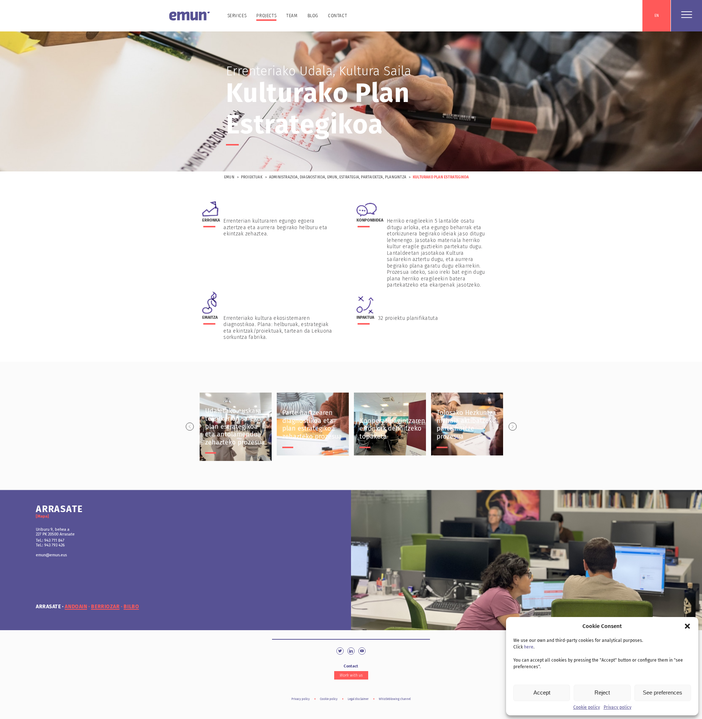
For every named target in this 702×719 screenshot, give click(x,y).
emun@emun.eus (51, 555)
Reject (602, 692)
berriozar (105, 607)
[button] (687, 626)
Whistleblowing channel (395, 699)
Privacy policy (617, 707)
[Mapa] (42, 516)
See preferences (662, 692)
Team (291, 15)
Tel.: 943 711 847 (50, 540)
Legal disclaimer (358, 699)
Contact (337, 15)
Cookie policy (586, 707)
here (528, 647)
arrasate (48, 607)
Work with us (351, 675)
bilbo (131, 607)
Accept (541, 692)
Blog (312, 15)
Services (237, 15)
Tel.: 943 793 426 (50, 545)
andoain (76, 607)
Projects (266, 15)
